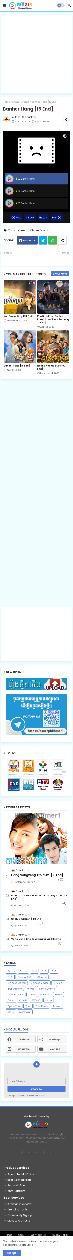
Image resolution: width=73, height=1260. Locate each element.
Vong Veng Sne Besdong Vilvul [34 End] (37, 939)
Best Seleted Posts (19, 1180)
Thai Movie (42, 1006)
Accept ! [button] (12, 1253)
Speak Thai (14, 1006)
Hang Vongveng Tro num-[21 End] (37, 875)
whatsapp (55, 1039)
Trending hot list (18, 1209)
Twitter (43, 240)
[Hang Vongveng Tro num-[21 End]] (36, 838)
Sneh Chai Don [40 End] (27, 919)
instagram (23, 1049)
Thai (28, 1006)
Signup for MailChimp (21, 1174)
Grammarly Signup (19, 1215)
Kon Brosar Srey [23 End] (18, 316)
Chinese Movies (39, 983)
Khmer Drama (20, 102)
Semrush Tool (16, 1185)
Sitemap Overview (19, 1204)
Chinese (42, 977)
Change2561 (25, 977)
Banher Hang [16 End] (17, 365)
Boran (23, 971)
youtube (55, 1049)
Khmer (22, 230)
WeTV (11, 1012)
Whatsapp (52, 240)
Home (6, 102)
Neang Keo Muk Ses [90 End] (51, 367)
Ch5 (44, 971)
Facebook (29, 240)
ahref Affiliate (16, 1191)
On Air (11, 1000)
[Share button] (62, 240)
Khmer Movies (15, 994)
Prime (48, 1000)
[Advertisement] (36, 54)
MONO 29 (45, 994)
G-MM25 (58, 983)
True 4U (57, 1006)
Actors (11, 971)
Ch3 (34, 971)
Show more (60, 273)
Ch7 (54, 971)
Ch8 (10, 977)
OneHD (23, 1000)
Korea (31, 994)
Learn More (26, 1245)
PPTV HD (36, 1000)
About (22, 1235)
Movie (58, 994)
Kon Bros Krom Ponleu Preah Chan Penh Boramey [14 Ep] (53, 319)
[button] (69, 5)
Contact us (38, 1235)
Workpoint (25, 1012)
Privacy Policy (60, 1235)
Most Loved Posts (18, 1220)
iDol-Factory (15, 988)
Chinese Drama (17, 983)
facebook (23, 1039)
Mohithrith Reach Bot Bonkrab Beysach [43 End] (39, 897)
